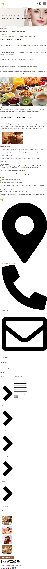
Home (3, 18)
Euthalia (4, 34)
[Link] (8, 561)
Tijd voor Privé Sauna (3, 28)
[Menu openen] (44, 3)
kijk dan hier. (35, 66)
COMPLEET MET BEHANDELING (6, 146)
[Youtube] (18, 561)
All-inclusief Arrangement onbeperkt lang (17, 64)
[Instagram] (4, 561)
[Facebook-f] (1, 561)
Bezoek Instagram (7, 557)
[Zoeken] (40, 3)
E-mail (15, 390)
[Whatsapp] (14, 561)
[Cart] (37, 3)
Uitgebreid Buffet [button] (3, 107)
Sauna (18, 45)
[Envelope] (11, 561)
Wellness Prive (11, 18)
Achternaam (16, 386)
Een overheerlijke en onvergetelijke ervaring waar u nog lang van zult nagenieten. (19, 36)
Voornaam (16, 382)
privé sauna (26, 166)
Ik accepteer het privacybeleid (21, 394)
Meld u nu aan (3, 161)
